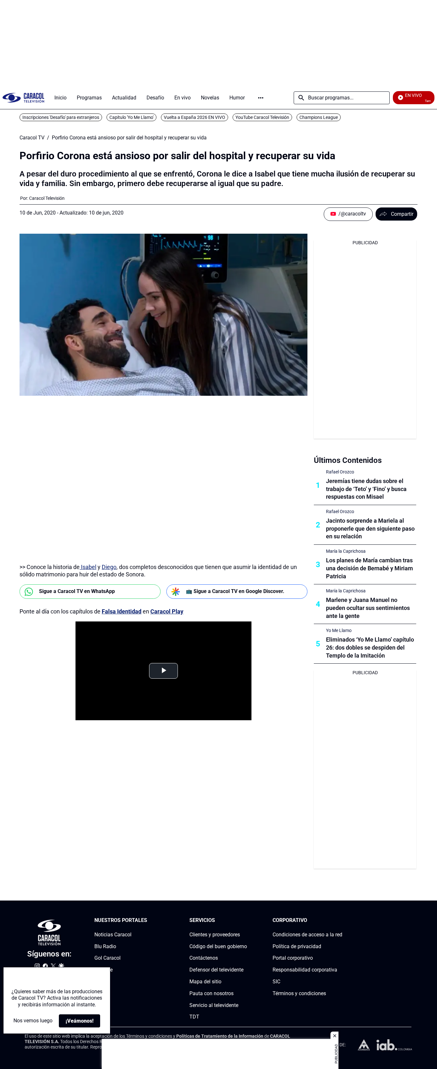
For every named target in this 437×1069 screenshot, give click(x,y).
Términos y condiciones (299, 993)
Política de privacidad (297, 946)
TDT (194, 1017)
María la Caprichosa (346, 551)
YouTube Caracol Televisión (262, 117)
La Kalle (103, 970)
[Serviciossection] (245, 920)
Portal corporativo (293, 958)
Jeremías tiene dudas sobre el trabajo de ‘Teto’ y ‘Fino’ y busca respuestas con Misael (366, 489)
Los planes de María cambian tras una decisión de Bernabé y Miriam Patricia (369, 568)
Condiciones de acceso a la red (307, 935)
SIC (276, 982)
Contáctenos (203, 958)
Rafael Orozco (340, 471)
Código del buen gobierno (218, 946)
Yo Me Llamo (339, 630)
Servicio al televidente (213, 1005)
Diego (109, 567)
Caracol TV (32, 138)
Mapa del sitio (205, 982)
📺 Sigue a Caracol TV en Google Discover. (235, 591)
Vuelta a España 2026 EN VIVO (194, 117)
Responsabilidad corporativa (305, 970)
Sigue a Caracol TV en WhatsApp (77, 591)
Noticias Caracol (112, 935)
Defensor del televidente (216, 970)
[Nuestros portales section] (149, 920)
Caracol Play (166, 611)
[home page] (23, 98)
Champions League (318, 117)
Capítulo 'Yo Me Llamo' (131, 117)
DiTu (99, 982)
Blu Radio (105, 946)
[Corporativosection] (340, 920)
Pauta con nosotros (211, 993)
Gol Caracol (107, 958)
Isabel (88, 567)
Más (260, 98)
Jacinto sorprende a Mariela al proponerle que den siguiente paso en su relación (370, 528)
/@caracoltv (352, 214)
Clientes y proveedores (214, 935)
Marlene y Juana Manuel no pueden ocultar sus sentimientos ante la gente (368, 608)
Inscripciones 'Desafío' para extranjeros (60, 117)
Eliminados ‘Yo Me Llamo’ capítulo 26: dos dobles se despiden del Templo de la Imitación (370, 647)
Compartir (402, 214)
